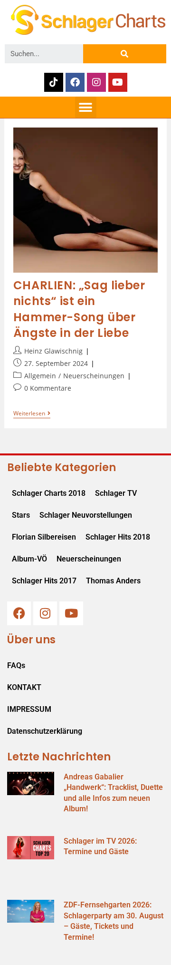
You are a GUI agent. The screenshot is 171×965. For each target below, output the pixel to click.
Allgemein (40, 375)
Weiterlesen (31, 413)
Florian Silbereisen (44, 537)
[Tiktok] (53, 82)
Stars (21, 515)
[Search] (124, 53)
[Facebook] (75, 82)
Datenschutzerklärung (44, 731)
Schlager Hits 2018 (118, 537)
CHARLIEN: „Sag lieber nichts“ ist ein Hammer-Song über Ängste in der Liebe (79, 309)
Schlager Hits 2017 (44, 580)
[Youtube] (117, 82)
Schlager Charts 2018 (49, 493)
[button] (85, 107)
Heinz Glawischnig (53, 350)
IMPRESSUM (29, 709)
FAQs (16, 665)
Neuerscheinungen (93, 375)
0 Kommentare (47, 388)
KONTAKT (24, 687)
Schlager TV (116, 493)
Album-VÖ (29, 558)
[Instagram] (96, 82)
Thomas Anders (113, 580)
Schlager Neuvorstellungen (85, 515)
